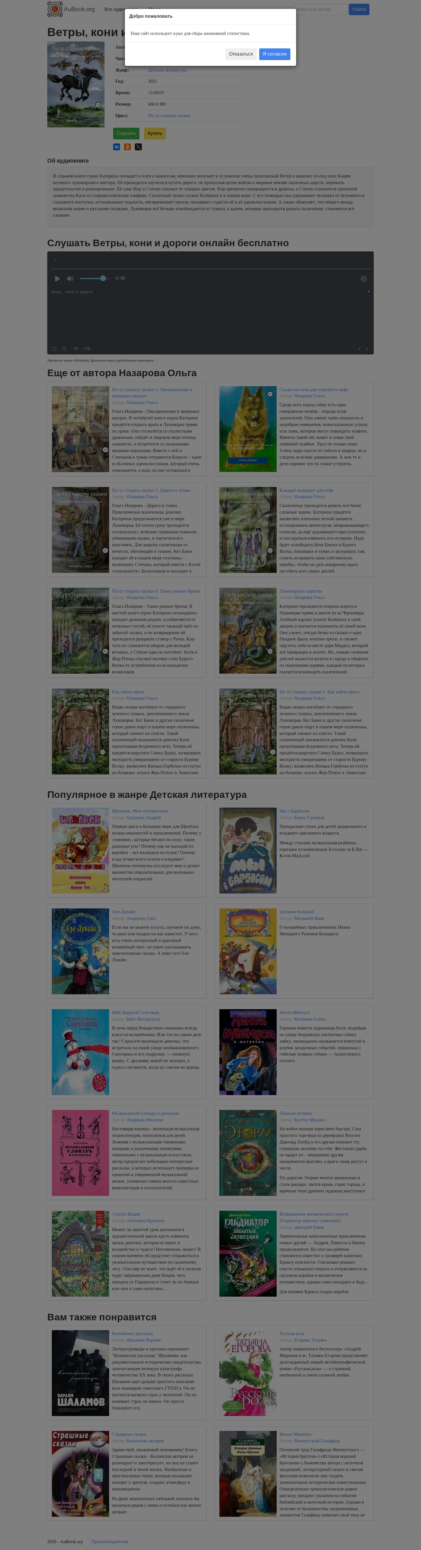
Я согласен (275, 54)
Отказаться (241, 54)
